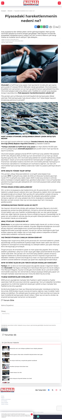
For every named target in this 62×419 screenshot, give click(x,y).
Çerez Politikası (4, 402)
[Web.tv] (60, 390)
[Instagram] (56, 390)
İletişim (2, 397)
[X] (52, 390)
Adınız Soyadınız (7, 305)
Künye (2, 396)
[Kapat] (32, 414)
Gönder (4, 330)
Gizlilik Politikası (4, 404)
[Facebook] (48, 390)
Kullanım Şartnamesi (6, 399)
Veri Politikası (4, 400)
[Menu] (59, 3)
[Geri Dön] (2, 3)
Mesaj (3, 311)
